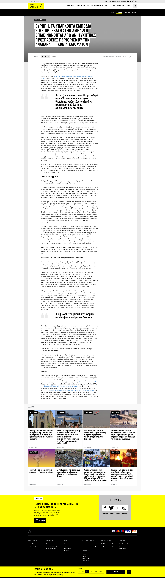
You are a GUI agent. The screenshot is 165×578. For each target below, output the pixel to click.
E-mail (48, 56)
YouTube (133, 1)
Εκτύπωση (130, 57)
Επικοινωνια (123, 1)
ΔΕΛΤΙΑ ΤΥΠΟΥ (41, 20)
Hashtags (118, 1)
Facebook (127, 1)
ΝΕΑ (36, 20)
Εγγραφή (42, 520)
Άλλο (101, 572)
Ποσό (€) (80, 568)
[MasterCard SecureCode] (134, 532)
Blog (106, 1)
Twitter (130, 1)
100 (96, 572)
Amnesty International (36, 6)
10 (83, 572)
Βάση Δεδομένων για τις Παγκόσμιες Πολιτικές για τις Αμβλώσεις (71, 390)
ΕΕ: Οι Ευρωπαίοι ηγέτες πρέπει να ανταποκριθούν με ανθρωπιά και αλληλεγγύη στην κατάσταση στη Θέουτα (68, 467)
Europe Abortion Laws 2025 (87, 382)
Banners (114, 1)
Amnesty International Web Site (36, 1)
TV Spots (109, 1)
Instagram (135, 1)
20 (87, 572)
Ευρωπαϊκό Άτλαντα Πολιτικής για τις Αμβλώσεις (61, 386)
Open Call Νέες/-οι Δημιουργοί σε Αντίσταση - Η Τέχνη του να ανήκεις (41, 467)
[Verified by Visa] (128, 532)
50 (91, 572)
